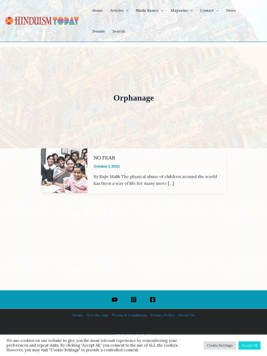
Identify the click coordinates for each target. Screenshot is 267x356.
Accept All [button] (249, 345)
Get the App (97, 315)
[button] (126, 10)
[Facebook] (153, 300)
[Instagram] (134, 300)
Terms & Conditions (129, 315)
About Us (186, 315)
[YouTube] (115, 300)
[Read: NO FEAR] (64, 170)
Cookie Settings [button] (220, 345)
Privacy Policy (162, 315)
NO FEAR (104, 158)
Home (77, 315)
